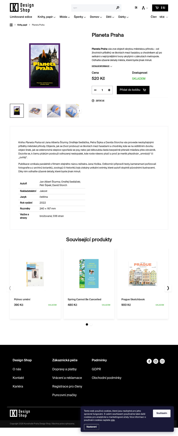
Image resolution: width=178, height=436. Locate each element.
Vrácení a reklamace (67, 378)
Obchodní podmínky (106, 378)
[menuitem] (22, 17)
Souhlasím (161, 413)
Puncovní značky (64, 395)
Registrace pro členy (67, 386)
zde (113, 420)
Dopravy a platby (64, 369)
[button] (87, 324)
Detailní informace (100, 66)
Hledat (118, 8)
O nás (17, 369)
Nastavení (91, 427)
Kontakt (18, 378)
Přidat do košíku (130, 90)
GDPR (96, 369)
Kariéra (18, 386)
